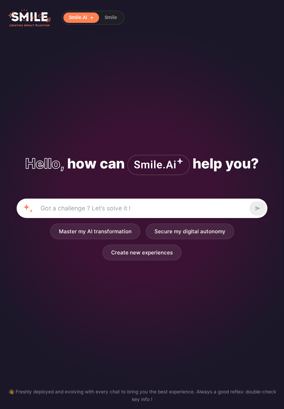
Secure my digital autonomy (189, 231)
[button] (93, 18)
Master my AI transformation (95, 231)
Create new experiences (142, 252)
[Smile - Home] (29, 17)
